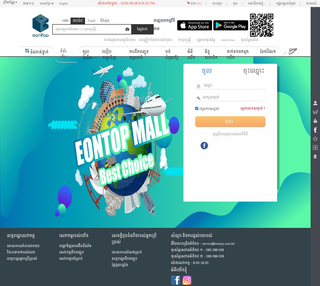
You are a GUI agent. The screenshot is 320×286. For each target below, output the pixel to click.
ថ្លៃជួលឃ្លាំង (120, 265)
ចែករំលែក (268, 51)
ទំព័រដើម (63, 54)
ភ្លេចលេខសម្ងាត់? (253, 108)
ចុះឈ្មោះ (253, 71)
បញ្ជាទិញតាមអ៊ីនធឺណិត (75, 246)
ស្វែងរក (142, 29)
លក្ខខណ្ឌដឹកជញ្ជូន (124, 259)
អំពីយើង (191, 54)
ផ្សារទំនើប (87, 54)
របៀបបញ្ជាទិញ (109, 54)
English (64, 3)
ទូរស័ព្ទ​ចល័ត (249, 40)
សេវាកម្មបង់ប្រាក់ (71, 259)
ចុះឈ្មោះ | (219, 3)
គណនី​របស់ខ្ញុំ (259, 3)
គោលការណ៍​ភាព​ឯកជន (23, 246)
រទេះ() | (198, 3)
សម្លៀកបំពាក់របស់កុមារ (155, 40)
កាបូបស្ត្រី (184, 40)
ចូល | (237, 3)
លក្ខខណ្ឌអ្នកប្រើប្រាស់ (22, 259)
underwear (228, 40)
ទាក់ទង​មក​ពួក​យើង (238, 54)
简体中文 (28, 3)
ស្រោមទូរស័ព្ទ (206, 40)
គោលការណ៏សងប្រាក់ (127, 252)
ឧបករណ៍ (311, 3)
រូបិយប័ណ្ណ (9, 2)
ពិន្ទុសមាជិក (211, 54)
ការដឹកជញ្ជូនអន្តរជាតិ (139, 54)
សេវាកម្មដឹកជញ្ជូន (71, 252)
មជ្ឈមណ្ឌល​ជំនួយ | (288, 3)
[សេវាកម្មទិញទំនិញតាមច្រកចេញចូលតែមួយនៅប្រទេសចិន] (40, 27)
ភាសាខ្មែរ (45, 3)
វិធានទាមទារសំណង (21, 252)
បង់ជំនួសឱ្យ (172, 54)
